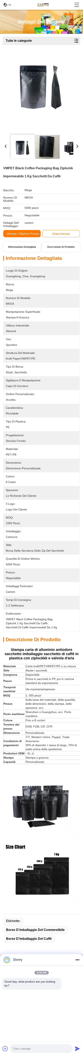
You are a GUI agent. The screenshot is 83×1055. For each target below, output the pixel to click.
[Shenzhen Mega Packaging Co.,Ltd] (43, 5)
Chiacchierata (61, 233)
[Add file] (5, 1048)
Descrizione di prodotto (61, 247)
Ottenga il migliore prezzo (23, 233)
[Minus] (77, 959)
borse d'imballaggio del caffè (29, 938)
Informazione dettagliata (22, 247)
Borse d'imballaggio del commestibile (35, 930)
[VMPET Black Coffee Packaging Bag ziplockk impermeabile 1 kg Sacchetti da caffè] (40, 89)
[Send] (77, 1048)
